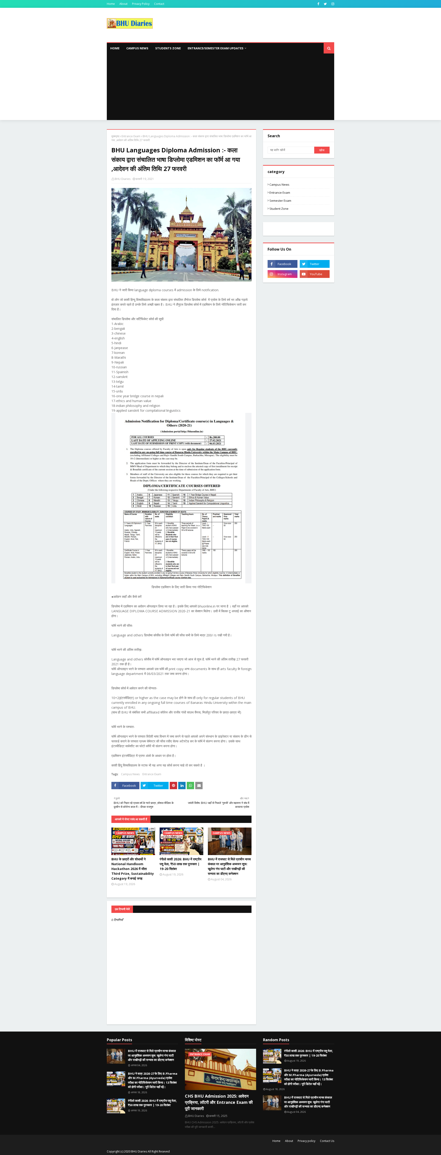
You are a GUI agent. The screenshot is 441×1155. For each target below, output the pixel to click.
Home (111, 4)
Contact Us (327, 1141)
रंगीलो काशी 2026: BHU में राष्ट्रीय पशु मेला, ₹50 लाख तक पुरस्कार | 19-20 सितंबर (180, 864)
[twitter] (325, 4)
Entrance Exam (131, 136)
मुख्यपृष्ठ (115, 136)
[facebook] (318, 4)
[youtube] (315, 274)
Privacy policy (306, 1141)
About (123, 4)
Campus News (130, 774)
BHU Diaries (122, 179)
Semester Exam (280, 201)
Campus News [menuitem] (137, 48)
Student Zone (278, 209)
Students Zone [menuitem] (168, 48)
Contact (159, 4)
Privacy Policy (141, 4)
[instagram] (332, 4)
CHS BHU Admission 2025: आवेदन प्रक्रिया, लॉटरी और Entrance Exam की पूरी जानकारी (219, 1102)
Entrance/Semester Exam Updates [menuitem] (215, 48)
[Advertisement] (220, 88)
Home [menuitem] (114, 48)
